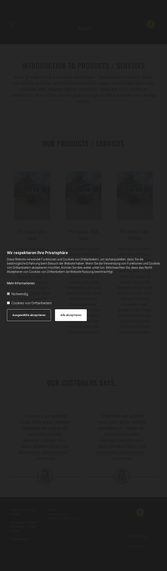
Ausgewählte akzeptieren (28, 315)
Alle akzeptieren (70, 315)
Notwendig (20, 294)
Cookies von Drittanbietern (32, 303)
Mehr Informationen (21, 283)
